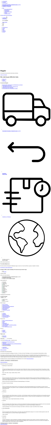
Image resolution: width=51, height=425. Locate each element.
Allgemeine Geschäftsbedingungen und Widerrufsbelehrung (11, 343)
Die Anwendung (5, 325)
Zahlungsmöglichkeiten (8, 11)
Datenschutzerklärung (30, 358)
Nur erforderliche (7, 360)
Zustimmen (2, 360)
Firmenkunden (4, 309)
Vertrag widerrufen (3, 349)
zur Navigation (4, 1)
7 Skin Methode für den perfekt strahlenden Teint (10, 86)
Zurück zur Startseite (3, 74)
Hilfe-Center (4, 79)
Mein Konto (4, 80)
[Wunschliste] (3, 23)
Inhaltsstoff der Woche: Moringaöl (7, 87)
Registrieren (4, 314)
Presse (3, 322)
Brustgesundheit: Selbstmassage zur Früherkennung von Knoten (12, 84)
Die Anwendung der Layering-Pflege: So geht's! (10, 88)
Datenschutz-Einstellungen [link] (6, 345)
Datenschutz (4, 342)
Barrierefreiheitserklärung (6, 344)
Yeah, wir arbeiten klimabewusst (7, 320)
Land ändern (10, 338)
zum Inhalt (4, 2)
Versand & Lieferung (5, 305)
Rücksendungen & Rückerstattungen (8, 306)
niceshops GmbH (7, 340)
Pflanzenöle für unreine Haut (6, 85)
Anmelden (4, 313)
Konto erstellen (4, 22)
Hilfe (3, 8)
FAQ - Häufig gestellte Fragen (7, 326)
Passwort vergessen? (5, 315)
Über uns (3, 330)
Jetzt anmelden (4, 18)
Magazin (3, 321)
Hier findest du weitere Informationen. (6, 267)
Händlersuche (4, 323)
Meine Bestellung (5, 304)
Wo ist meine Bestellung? (8, 9)
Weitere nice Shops (5, 348)
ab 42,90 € (11, 4)
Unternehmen (4, 347)
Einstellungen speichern (4, 423)
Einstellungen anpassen (14, 360)
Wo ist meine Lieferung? (6, 316)
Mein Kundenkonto (5, 308)
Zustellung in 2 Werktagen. (6, 6)
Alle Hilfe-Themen (7, 13)
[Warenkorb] (26, 25)
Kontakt (5, 12)
